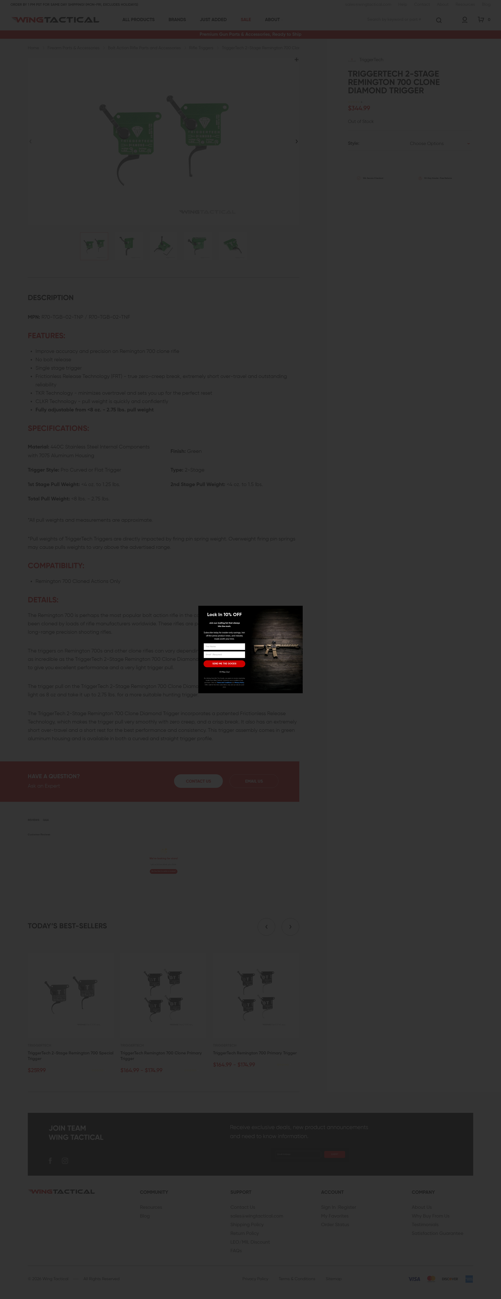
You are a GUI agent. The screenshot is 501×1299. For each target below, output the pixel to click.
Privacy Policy (239, 682)
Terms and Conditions (224, 682)
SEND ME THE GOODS (224, 664)
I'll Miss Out (224, 672)
